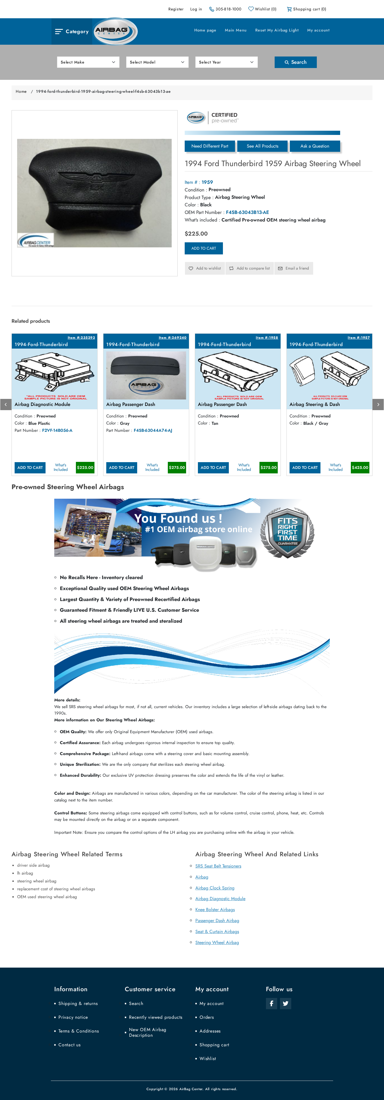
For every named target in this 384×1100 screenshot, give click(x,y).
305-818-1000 (228, 9)
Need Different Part (209, 146)
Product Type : (199, 197)
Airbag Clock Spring (214, 888)
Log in (196, 9)
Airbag (201, 877)
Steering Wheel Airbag (217, 942)
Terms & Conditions (78, 1031)
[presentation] (6, 404)
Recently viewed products (155, 1017)
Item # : (192, 182)
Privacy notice (73, 1017)
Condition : (196, 189)
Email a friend (297, 268)
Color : (192, 204)
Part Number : (28, 430)
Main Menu (236, 30)
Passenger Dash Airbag (217, 920)
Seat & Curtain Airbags (217, 931)
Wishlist (208, 1058)
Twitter (285, 1003)
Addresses (210, 1031)
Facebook (271, 1003)
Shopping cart (214, 1045)
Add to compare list (253, 268)
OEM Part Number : (205, 212)
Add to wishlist (208, 268)
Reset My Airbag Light (277, 30)
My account (318, 30)
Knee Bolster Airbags (215, 909)
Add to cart (203, 248)
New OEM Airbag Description (147, 1032)
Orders (207, 1017)
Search (298, 62)
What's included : (202, 219)
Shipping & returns (78, 1003)
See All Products (262, 146)
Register (176, 9)
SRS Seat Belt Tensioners (218, 866)
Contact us (69, 1045)
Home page (205, 30)
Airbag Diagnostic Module (220, 898)
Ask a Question (315, 146)
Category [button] (77, 31)
